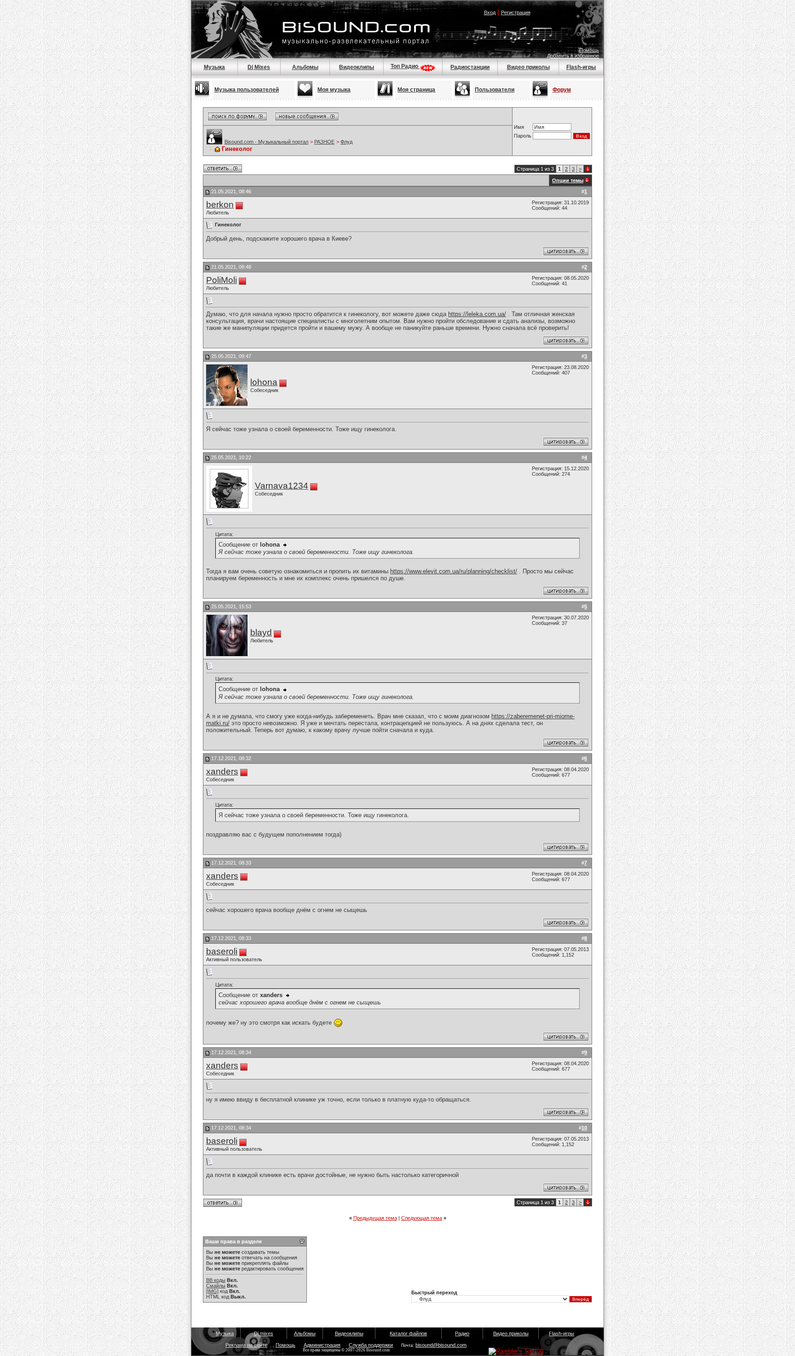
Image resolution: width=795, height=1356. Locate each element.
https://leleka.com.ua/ (477, 314)
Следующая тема (421, 1218)
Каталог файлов (408, 1333)
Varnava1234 (281, 485)
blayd (261, 632)
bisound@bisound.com (441, 1345)
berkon (220, 204)
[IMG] (212, 1291)
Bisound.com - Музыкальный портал (266, 141)
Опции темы (567, 180)
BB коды (215, 1280)
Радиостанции (470, 67)
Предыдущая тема (375, 1218)
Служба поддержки (371, 1345)
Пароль (522, 135)
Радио (462, 1333)
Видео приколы (528, 67)
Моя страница (416, 90)
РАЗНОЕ (324, 141)
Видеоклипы (356, 67)
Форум (562, 90)
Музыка (214, 67)
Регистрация (515, 12)
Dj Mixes (259, 67)
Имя (519, 127)
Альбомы (305, 67)
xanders (222, 771)
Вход (489, 12)
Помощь (589, 50)
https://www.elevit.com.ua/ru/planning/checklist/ (453, 571)
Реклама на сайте (246, 1345)
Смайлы (215, 1285)
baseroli (221, 951)
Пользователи (494, 90)
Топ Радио (405, 66)
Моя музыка (334, 90)
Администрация (322, 1345)
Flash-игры (581, 67)
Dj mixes (263, 1333)
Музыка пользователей (246, 90)
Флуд (346, 141)
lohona (263, 382)
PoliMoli (221, 280)
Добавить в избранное (573, 55)
